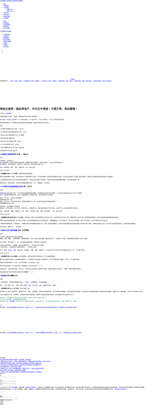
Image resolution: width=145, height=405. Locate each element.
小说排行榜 (6, 34)
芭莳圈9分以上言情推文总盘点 (68, 307)
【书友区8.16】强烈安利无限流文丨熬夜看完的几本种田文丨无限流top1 (21, 372)
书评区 (5, 43)
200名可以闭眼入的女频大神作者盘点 (46, 307)
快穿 (4, 162)
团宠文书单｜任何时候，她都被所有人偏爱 (13, 370)
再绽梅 (3, 275)
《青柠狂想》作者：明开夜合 (82, 81)
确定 (2, 404)
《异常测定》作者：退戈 (65, 81)
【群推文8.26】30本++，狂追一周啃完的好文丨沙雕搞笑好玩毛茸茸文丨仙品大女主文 (25, 361)
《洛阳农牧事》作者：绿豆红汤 (102, 81)
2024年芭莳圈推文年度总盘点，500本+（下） (48, 332)
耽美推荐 (6, 38)
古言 (40, 285)
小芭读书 (33, 387)
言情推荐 (6, 36)
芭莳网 (28, 387)
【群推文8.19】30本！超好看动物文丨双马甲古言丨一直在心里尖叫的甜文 (22, 368)
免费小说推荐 (7, 41)
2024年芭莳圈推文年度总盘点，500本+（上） (20, 307)
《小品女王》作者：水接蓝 (48, 81)
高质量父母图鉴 (6, 154)
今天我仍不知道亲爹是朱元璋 (11, 186)
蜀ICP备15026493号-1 (121, 389)
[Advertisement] (50, 66)
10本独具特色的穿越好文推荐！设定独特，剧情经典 (15, 359)
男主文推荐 (6, 39)
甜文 (14, 250)
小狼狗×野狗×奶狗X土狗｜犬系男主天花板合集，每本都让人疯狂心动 (20, 363)
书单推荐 (8, 113)
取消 (2, 402)
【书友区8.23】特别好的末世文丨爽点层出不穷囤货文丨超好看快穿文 (20, 365)
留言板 (5, 45)
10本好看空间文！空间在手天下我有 (10, 366)
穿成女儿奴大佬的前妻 (9, 230)
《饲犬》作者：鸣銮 (15, 81)
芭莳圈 (12, 301)
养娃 (29, 285)
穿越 (4, 193)
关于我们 (6, 46)
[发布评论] (0, 379)
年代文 (10, 250)
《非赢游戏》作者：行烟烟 (31, 81)
